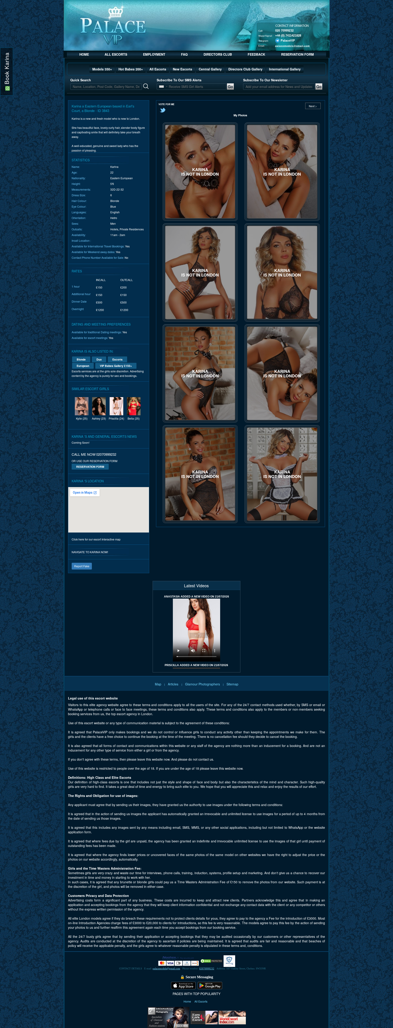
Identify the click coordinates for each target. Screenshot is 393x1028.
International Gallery (285, 69)
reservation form (90, 467)
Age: (74, 172)
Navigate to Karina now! (90, 552)
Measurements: (81, 189)
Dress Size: (79, 195)
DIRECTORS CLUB (218, 54)
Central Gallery (210, 69)
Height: (76, 184)
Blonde (81, 359)
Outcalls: (77, 229)
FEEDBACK (256, 54)
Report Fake (81, 566)
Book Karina (6, 69)
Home (188, 1001)
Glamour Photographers (202, 684)
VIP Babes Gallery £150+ (116, 366)
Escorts (117, 359)
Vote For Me (166, 104)
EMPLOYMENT (154, 54)
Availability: (79, 235)
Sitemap (232, 684)
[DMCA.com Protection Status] (211, 960)
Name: (76, 167)
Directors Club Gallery (245, 69)
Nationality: (79, 178)
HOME (84, 54)
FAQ (184, 54)
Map (158, 684)
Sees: (75, 223)
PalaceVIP (288, 40)
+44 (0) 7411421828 (288, 35)
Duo (99, 359)
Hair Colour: (79, 201)
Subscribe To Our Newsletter (265, 80)
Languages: (79, 212)
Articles (173, 684)
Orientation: (79, 218)
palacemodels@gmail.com (292, 45)
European (83, 366)
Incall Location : (81, 240)
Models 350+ (102, 69)
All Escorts (157, 69)
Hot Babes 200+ (130, 69)
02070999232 (206, 968)
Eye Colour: (79, 206)
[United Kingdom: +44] (161, 87)
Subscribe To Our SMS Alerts (179, 80)
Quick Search (80, 80)
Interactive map (111, 539)
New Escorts (182, 69)
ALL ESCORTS (116, 54)
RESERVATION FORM (297, 54)
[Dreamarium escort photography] (168, 1017)
